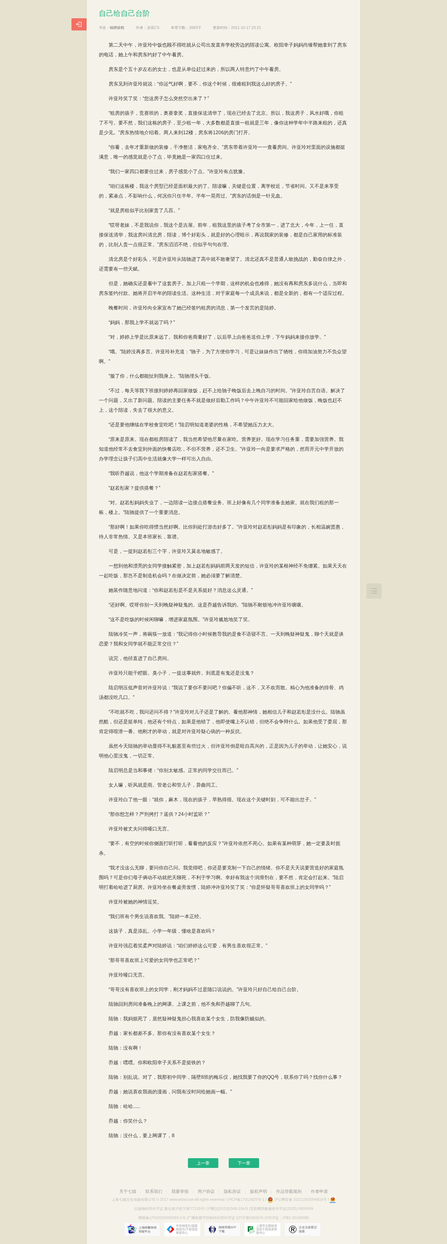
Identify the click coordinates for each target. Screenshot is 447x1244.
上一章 (203, 1163)
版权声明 (258, 1191)
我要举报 (180, 1191)
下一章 (243, 1163)
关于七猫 (127, 1191)
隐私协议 (232, 1191)
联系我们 (153, 1191)
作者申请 (319, 1191)
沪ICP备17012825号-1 (246, 1199)
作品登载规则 (289, 1191)
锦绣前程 (117, 28)
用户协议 (206, 1191)
